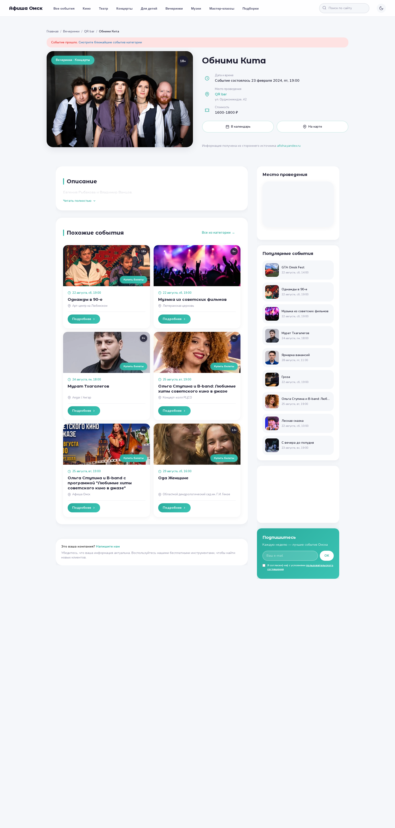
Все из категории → (218, 232)
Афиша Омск (26, 8)
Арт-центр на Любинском (89, 306)
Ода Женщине (173, 478)
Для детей (149, 8)
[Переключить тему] (381, 8)
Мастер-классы (221, 8)
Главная (53, 31)
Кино (87, 8)
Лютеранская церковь (178, 306)
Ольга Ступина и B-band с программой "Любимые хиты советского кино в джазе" (100, 483)
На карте (315, 126)
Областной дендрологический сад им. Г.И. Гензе (196, 494)
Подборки (251, 8)
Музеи (196, 8)
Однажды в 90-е (85, 299)
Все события (64, 8)
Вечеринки (174, 8)
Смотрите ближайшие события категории (110, 42)
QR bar (89, 31)
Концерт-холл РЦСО (177, 398)
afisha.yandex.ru (289, 146)
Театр (103, 8)
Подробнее (81, 319)
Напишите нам (108, 546)
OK (326, 555)
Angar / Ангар (81, 398)
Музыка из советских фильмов (192, 299)
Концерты (124, 8)
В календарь (241, 126)
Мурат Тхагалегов (88, 386)
